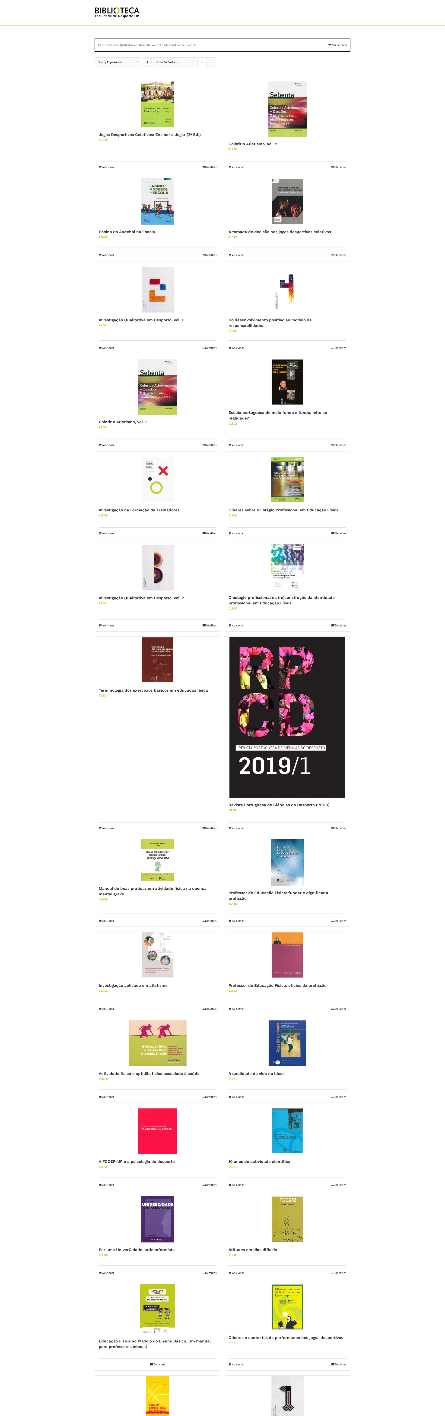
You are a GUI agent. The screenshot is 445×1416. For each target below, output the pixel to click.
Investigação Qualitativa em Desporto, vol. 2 (141, 598)
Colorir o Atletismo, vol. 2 (253, 144)
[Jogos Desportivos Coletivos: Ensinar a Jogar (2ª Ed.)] (157, 104)
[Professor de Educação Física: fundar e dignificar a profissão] (287, 862)
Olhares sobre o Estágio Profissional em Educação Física (284, 510)
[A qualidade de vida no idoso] (287, 1043)
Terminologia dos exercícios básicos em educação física (153, 690)
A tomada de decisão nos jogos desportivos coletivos (280, 231)
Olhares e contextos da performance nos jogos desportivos (286, 1337)
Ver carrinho (339, 45)
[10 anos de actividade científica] (287, 1131)
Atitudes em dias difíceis (253, 1249)
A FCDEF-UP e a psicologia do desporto (137, 1161)
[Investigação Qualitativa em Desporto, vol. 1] (157, 289)
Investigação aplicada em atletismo (133, 985)
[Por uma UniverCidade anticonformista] (157, 1219)
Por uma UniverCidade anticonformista (137, 1249)
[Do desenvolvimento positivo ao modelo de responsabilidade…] (287, 289)
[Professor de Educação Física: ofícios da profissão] (287, 955)
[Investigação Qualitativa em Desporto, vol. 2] (157, 567)
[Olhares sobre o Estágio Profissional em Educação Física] (287, 479)
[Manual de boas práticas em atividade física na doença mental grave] (157, 860)
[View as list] (211, 62)
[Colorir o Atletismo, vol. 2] (287, 109)
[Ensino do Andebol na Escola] (157, 201)
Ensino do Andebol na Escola (127, 231)
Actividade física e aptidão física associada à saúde (149, 1073)
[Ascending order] (147, 62)
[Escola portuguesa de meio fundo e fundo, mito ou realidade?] (287, 382)
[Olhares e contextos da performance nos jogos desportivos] (287, 1307)
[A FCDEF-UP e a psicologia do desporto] (157, 1131)
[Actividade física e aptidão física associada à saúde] (157, 1043)
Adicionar (108, 167)
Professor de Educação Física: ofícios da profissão (278, 985)
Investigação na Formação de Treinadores (139, 510)
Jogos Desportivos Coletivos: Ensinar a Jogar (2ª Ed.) (150, 134)
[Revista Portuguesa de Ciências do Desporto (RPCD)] (287, 717)
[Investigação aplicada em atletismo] (157, 955)
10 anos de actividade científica (259, 1161)
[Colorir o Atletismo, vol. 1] (157, 387)
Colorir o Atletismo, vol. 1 (123, 421)
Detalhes (210, 167)
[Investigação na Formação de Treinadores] (157, 479)
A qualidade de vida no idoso (257, 1073)
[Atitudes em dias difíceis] (287, 1219)
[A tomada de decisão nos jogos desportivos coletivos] (287, 201)
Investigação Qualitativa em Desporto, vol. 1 (141, 320)
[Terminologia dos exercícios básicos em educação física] (157, 660)
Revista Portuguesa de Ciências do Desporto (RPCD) (279, 805)
